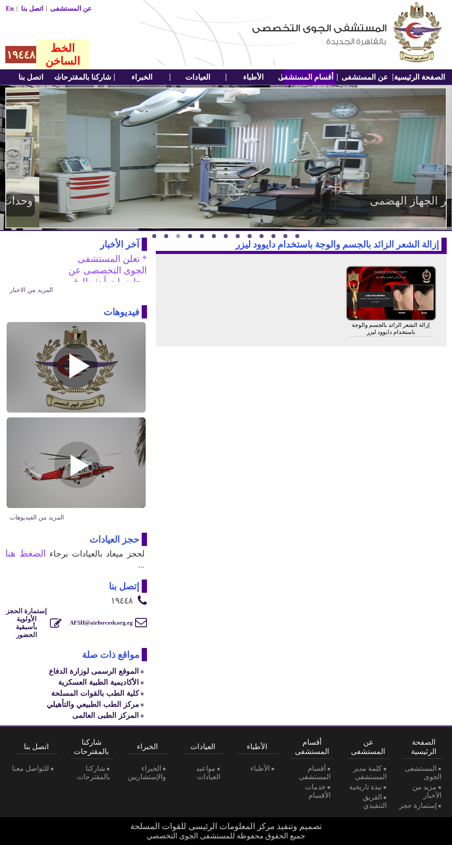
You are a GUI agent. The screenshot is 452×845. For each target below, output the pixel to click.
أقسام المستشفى (309, 77)
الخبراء (142, 77)
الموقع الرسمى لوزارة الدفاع (94, 671)
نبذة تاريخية (365, 787)
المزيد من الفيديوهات (37, 517)
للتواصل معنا (30, 768)
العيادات (198, 77)
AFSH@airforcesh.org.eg (101, 622)
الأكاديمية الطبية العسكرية (98, 682)
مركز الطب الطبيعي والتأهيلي (93, 704)
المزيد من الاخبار (31, 290)
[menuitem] (421, 77)
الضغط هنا (25, 553)
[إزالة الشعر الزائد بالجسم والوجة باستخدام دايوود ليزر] (391, 318)
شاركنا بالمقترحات (86, 77)
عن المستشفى (71, 8)
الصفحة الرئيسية (420, 77)
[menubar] (421, 77)
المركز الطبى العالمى (105, 715)
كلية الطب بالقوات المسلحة (95, 693)
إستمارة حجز (418, 805)
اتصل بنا (32, 8)
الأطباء (253, 77)
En (10, 8)
